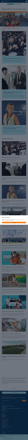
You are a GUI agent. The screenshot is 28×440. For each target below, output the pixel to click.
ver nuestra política (10, 220)
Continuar (14, 222)
